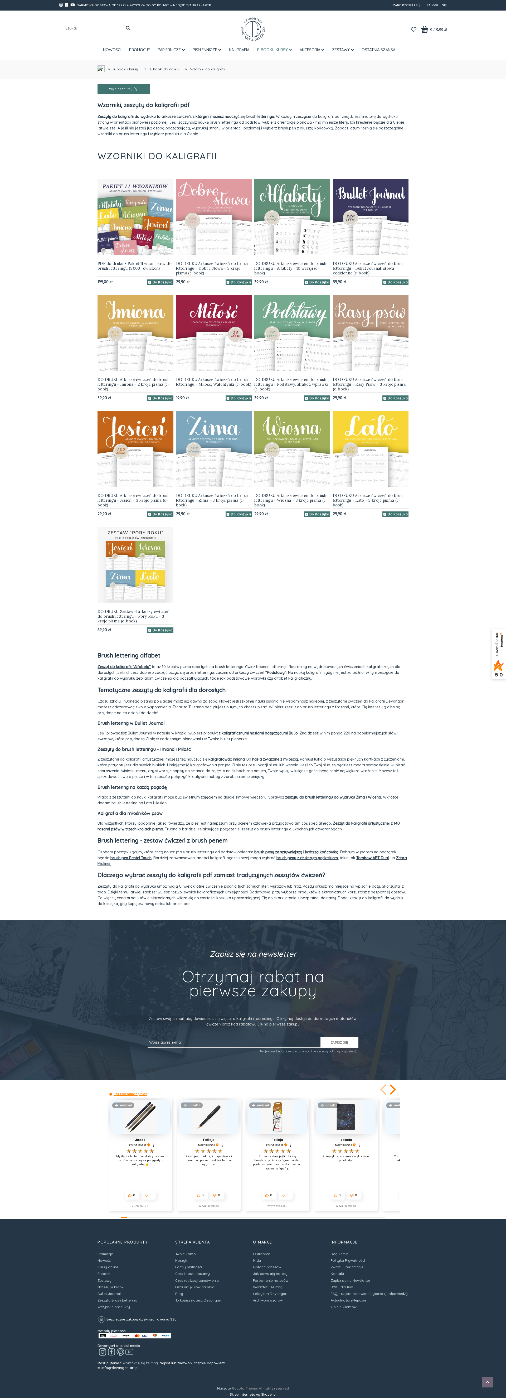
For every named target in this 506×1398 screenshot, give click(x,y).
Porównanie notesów (270, 1280)
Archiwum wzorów (268, 1300)
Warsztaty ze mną (268, 1287)
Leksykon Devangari (270, 1293)
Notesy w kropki (111, 1287)
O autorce (261, 1254)
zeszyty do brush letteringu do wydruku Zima (325, 797)
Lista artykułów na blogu (196, 1287)
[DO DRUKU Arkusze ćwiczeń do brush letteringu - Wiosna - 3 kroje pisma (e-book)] (292, 449)
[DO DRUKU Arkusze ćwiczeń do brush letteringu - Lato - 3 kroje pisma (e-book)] (371, 449)
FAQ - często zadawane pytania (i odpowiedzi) (369, 1293)
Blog (179, 1293)
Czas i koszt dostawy (192, 1273)
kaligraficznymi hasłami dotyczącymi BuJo (260, 733)
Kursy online (108, 1267)
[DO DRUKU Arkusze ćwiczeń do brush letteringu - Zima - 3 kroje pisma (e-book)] (214, 449)
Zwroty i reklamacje (347, 1267)
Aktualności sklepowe (348, 1300)
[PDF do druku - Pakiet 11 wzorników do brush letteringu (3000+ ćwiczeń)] (135, 217)
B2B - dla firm (342, 1287)
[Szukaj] (128, 28)
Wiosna (374, 797)
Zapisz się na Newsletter (350, 1280)
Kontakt (337, 1273)
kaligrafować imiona (226, 759)
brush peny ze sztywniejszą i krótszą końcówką (296, 851)
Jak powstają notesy (270, 1273)
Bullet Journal (109, 1293)
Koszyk (181, 1260)
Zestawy (104, 1280)
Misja (257, 1260)
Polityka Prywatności (348, 1260)
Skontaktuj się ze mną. (140, 1363)
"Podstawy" (275, 672)
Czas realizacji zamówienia (197, 1280)
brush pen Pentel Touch (131, 857)
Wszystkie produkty (114, 1307)
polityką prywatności (343, 1051)
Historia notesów (267, 1267)
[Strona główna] (253, 29)
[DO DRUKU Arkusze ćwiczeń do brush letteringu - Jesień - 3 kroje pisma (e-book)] (135, 449)
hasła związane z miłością (275, 759)
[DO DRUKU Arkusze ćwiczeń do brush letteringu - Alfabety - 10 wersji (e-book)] (292, 217)
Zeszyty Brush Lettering (117, 1300)
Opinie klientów (344, 1307)
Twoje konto (185, 1254)
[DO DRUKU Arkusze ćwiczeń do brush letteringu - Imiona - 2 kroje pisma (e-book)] (135, 333)
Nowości (104, 1260)
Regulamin (339, 1254)
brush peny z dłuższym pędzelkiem (307, 857)
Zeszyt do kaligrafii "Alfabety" (124, 666)
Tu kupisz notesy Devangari (198, 1300)
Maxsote (224, 1388)
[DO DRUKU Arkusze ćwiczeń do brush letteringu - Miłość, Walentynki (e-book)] (214, 333)
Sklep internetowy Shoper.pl (253, 1394)
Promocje (105, 1254)
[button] (392, 1089)
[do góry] (487, 1383)
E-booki (104, 1273)
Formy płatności (188, 1267)
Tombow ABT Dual (372, 857)
